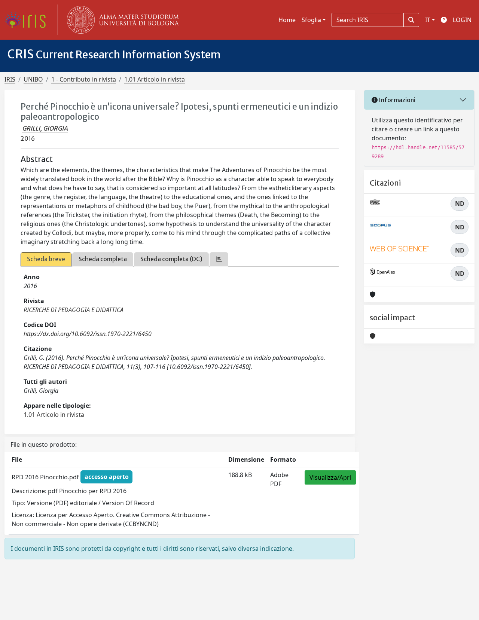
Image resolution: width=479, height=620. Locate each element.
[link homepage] (28, 19)
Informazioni (396, 100)
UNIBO (33, 79)
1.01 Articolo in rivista (154, 79)
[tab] (219, 259)
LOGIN (462, 20)
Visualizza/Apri (330, 477)
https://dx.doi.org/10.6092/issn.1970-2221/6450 (88, 334)
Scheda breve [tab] (46, 259)
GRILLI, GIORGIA (45, 128)
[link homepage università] (121, 19)
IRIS (9, 79)
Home (287, 20)
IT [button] (427, 20)
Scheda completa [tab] (103, 259)
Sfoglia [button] (311, 20)
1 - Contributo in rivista (83, 79)
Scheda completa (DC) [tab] (171, 259)
